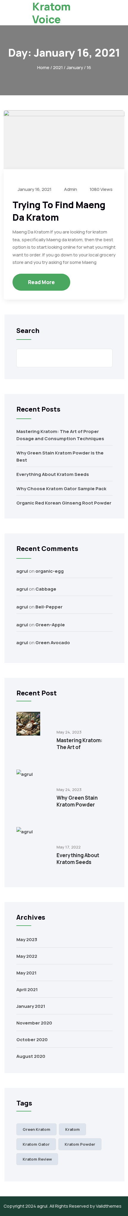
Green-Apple (50, 625)
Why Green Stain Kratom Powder (77, 801)
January (74, 67)
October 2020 (32, 1039)
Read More (41, 282)
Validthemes (108, 1206)
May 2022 (26, 956)
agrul (22, 571)
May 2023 (26, 939)
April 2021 (27, 989)
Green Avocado (52, 642)
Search (28, 330)
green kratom (36, 1129)
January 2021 (30, 1006)
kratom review (37, 1159)
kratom (72, 1129)
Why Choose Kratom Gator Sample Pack (61, 488)
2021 (58, 67)
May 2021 (26, 973)
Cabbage (45, 589)
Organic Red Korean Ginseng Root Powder (63, 503)
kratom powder (80, 1144)
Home (43, 67)
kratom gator (36, 1144)
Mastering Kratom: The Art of (79, 744)
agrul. (43, 1206)
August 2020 (30, 1056)
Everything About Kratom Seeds (52, 474)
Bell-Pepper (49, 607)
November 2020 (34, 1023)
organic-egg (49, 571)
